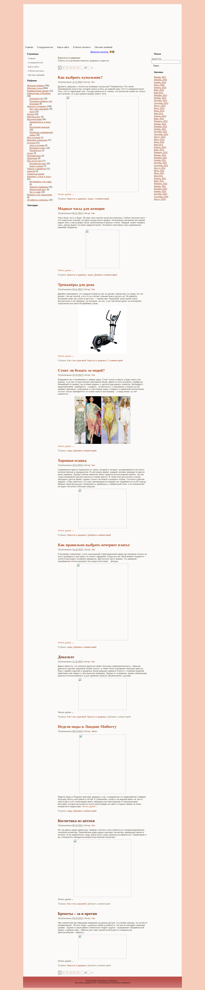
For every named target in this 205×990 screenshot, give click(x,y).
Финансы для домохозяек (39, 195)
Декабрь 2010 (160, 189)
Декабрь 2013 (160, 95)
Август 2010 (160, 199)
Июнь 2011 (159, 173)
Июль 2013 (159, 108)
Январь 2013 (160, 124)
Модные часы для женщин (81, 208)
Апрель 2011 (160, 178)
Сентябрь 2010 (161, 196)
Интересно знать (37, 148)
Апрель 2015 (160, 87)
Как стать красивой (38, 109)
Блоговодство (36, 98)
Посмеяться (35, 150)
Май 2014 (158, 93)
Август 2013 (160, 106)
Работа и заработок (36, 169)
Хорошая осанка (72, 460)
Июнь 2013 (159, 111)
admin (94, 731)
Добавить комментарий (105, 275)
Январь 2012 (160, 155)
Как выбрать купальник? (80, 77)
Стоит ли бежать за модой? (81, 370)
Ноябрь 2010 (160, 191)
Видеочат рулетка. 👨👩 (102, 52)
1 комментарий (101, 199)
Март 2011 (159, 181)
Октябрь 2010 (160, 194)
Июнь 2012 (159, 142)
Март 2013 (159, 118)
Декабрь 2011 (160, 157)
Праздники (32, 158)
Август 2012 (160, 137)
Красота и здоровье (36, 106)
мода (31, 111)
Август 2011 (159, 168)
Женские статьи (35, 88)
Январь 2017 (160, 77)
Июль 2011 (159, 170)
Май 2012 (158, 145)
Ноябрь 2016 (160, 82)
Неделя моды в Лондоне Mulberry (87, 726)
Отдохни (31, 143)
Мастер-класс (34, 117)
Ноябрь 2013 (160, 98)
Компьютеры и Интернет (39, 93)
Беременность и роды (40, 122)
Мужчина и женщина (37, 140)
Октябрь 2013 (160, 100)
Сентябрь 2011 (161, 165)
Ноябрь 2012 (160, 129)
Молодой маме (34, 119)
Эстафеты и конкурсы (37, 200)
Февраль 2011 (160, 183)
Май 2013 (158, 113)
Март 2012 (159, 150)
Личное (30, 114)
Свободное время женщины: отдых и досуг (39, 175)
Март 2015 (159, 90)
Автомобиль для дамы (40, 181)
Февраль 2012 (161, 152)
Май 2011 (158, 176)
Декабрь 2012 (160, 126)
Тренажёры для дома (76, 284)
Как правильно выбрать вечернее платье (94, 544)
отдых (30, 153)
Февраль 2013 (161, 121)
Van (93, 82)
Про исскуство (34, 161)
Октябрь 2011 (160, 163)
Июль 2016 (159, 85)
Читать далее (66, 194)
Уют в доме (35, 192)
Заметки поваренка (38, 187)
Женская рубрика (35, 85)
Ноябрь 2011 (160, 160)
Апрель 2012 (160, 147)
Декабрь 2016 (160, 79)
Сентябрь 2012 (161, 134)
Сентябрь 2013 (161, 103)
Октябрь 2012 (160, 131)
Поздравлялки (34, 156)
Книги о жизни (36, 166)
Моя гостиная (33, 137)
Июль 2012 (159, 139)
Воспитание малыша (39, 127)
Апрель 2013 (160, 116)
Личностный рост (37, 189)
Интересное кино (37, 163)
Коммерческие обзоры (38, 91)
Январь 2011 (160, 186)
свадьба (31, 171)
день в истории (36, 145)
